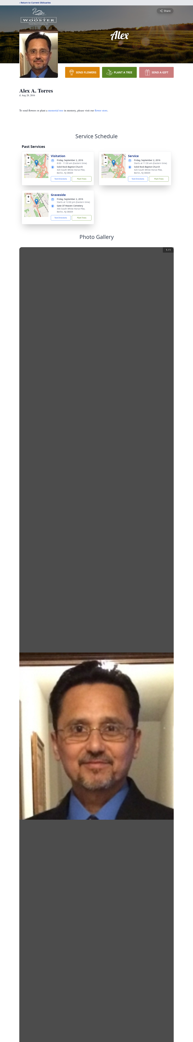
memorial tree (55, 110)
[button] (36, 163)
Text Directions (60, 179)
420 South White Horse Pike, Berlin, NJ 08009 (71, 171)
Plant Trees (81, 179)
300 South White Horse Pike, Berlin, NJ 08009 (71, 210)
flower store (101, 110)
